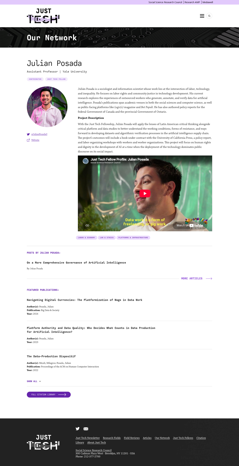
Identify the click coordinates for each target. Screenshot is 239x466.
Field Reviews (132, 438)
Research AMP (192, 2)
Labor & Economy (86, 238)
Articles (147, 438)
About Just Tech (96, 442)
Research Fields (112, 438)
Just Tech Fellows (183, 438)
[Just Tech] (43, 15)
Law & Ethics (107, 238)
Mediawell (207, 2)
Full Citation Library (43, 394)
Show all (32, 381)
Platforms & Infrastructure (133, 238)
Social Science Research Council (165, 2)
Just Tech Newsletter (88, 438)
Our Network (162, 438)
